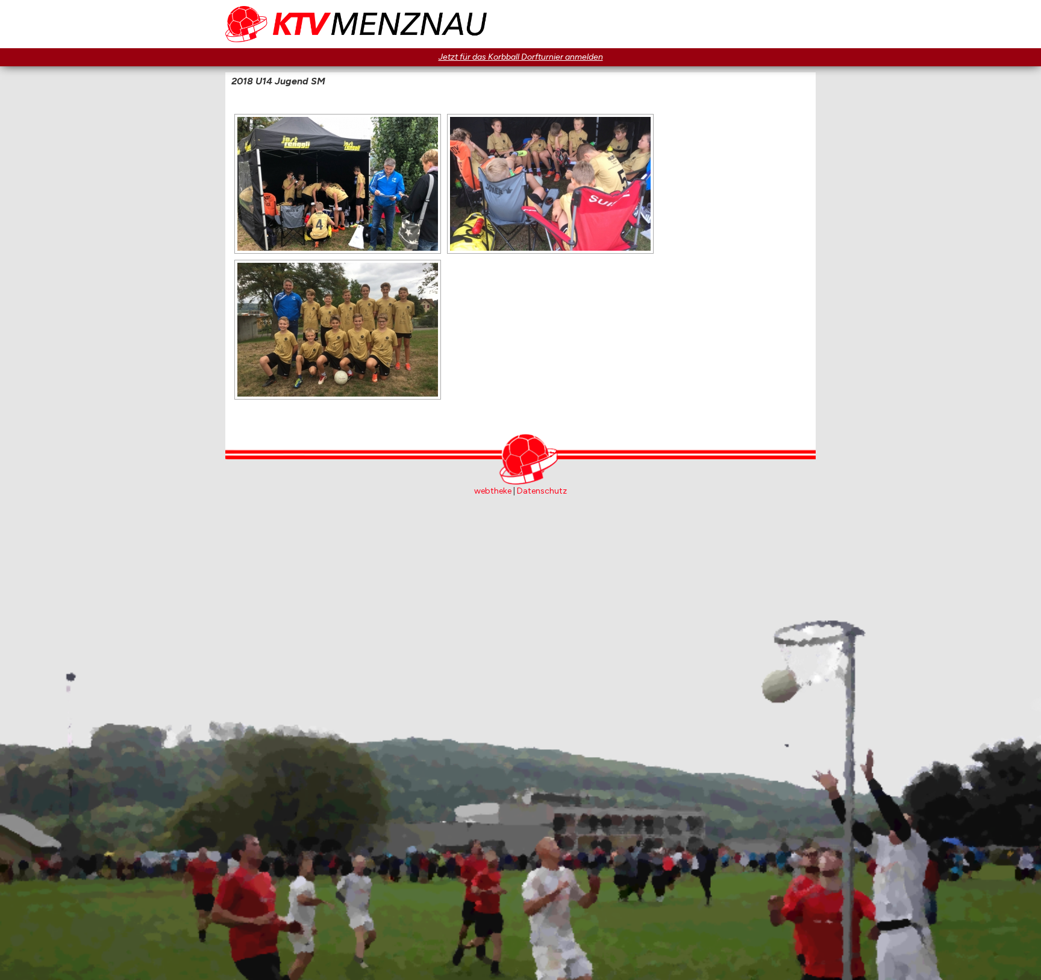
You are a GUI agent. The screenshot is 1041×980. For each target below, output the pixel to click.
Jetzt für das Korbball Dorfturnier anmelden (521, 57)
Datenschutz (542, 491)
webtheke (492, 491)
